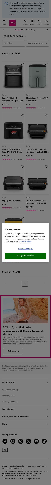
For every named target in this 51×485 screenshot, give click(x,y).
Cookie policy (26, 241)
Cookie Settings (25, 248)
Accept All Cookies (25, 255)
